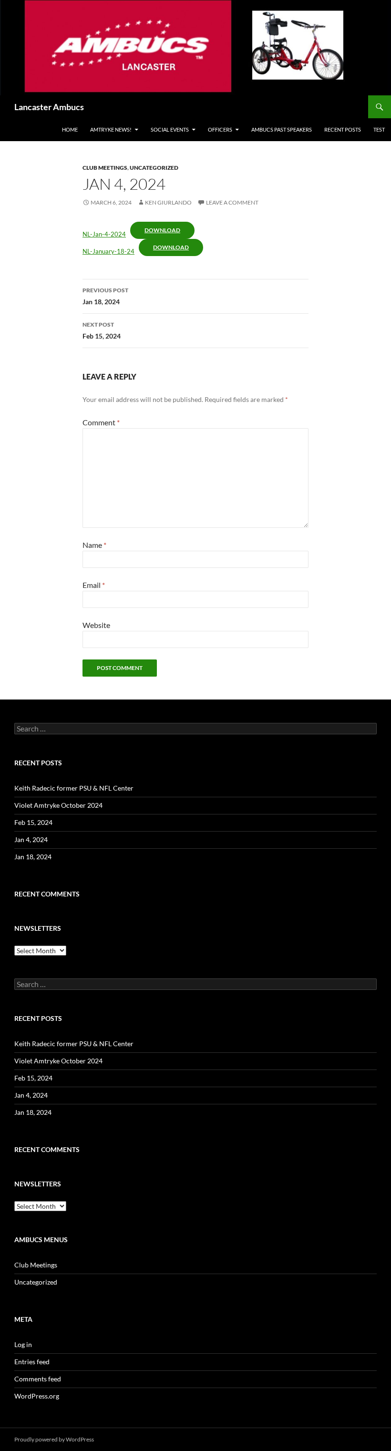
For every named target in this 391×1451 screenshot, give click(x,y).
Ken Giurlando (168, 202)
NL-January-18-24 (108, 251)
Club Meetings (104, 167)
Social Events (170, 129)
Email (93, 584)
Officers (220, 129)
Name (94, 544)
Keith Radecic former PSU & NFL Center (74, 788)
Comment (101, 422)
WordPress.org (36, 1396)
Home (70, 129)
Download (162, 230)
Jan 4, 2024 (31, 839)
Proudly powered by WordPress (54, 1439)
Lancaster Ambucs (49, 107)
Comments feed (37, 1379)
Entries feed (32, 1362)
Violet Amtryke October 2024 (58, 805)
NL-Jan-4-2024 (104, 234)
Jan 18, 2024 (105, 296)
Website (96, 624)
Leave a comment (232, 202)
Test (379, 129)
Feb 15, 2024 (101, 330)
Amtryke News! (111, 129)
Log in (23, 1344)
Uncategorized (154, 167)
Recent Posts (342, 129)
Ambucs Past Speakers (281, 129)
